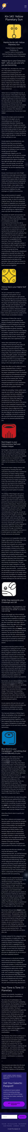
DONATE (22, 1126)
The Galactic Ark (16, 1129)
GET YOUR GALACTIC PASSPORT (14, 1104)
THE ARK (4, 1124)
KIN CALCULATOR (12, 1124)
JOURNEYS (16, 1126)
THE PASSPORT (22, 1124)
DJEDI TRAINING (7, 1126)
